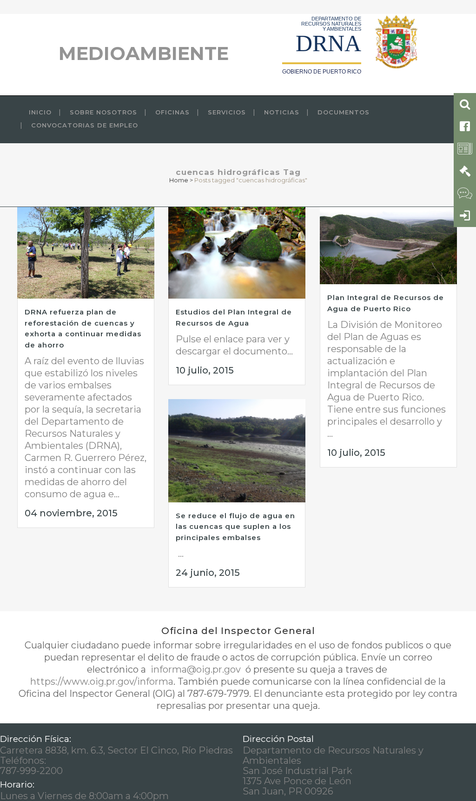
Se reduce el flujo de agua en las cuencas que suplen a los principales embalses (235, 526)
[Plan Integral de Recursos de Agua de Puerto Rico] (388, 245)
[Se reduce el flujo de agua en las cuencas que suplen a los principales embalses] (236, 450)
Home (178, 180)
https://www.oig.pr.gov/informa (101, 681)
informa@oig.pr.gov (195, 669)
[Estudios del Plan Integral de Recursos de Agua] (236, 253)
